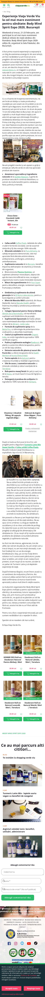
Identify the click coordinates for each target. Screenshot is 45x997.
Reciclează (22, 925)
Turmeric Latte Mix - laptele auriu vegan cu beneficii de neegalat (19, 794)
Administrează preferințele (13, 994)
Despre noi (7, 920)
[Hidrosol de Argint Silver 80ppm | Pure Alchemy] (32, 400)
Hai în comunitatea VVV (30, 922)
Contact (22, 927)
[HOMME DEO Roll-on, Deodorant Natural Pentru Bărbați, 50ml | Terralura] (12, 644)
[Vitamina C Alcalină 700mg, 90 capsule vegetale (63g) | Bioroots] (12, 400)
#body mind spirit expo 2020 (13, 733)
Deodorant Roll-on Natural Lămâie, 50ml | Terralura (33, 659)
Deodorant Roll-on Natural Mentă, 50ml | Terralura (32, 705)
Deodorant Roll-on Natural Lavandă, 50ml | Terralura (13, 705)
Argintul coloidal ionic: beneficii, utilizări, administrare (19, 830)
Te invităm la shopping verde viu (19, 757)
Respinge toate (33, 988)
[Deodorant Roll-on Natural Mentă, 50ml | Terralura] (32, 690)
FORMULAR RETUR (18, 920)
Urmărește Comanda (14, 922)
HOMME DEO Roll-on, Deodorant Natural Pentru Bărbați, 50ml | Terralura (13, 661)
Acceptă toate (11, 988)
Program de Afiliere (11, 925)
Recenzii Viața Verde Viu (33, 920)
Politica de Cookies (28, 975)
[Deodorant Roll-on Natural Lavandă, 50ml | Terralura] (12, 690)
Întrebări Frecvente (34, 925)
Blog (8, 12)
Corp (5, 790)
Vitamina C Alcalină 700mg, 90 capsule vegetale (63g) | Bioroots (12, 416)
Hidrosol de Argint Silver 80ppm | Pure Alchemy (32, 415)
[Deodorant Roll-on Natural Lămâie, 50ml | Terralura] (32, 644)
